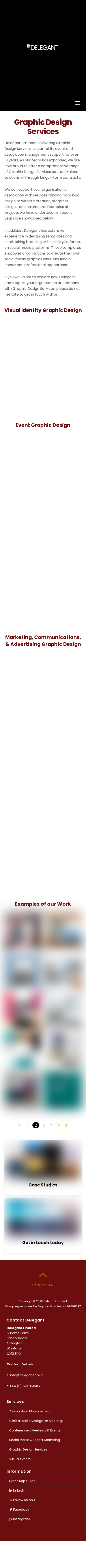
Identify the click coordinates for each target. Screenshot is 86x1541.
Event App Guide (22, 1481)
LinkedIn (19, 1490)
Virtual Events (20, 1459)
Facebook (20, 1509)
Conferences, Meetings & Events (35, 1430)
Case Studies (43, 1185)
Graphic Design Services (28, 1449)
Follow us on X (24, 1500)
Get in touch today (43, 1243)
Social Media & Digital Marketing (34, 1440)
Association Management (30, 1411)
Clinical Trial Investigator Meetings (36, 1421)
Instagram (21, 1519)
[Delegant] (42, 47)
